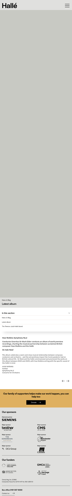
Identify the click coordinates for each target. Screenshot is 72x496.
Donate (33, 402)
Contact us (5, 493)
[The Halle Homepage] (32, 5)
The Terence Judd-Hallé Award (12, 326)
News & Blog (6, 300)
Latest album (6, 322)
